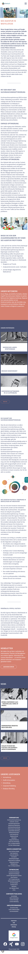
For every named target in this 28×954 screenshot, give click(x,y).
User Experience (14, 853)
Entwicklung (6, 783)
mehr (5, 311)
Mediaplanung (14, 864)
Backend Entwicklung (14, 873)
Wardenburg (22, 197)
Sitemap (14, 926)
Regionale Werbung (14, 839)
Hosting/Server (14, 884)
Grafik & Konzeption (9, 780)
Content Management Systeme (14, 875)
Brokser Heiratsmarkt (9, 371)
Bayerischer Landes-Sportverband (10, 348)
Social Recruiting (14, 907)
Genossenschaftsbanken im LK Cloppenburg (10, 392)
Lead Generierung (14, 834)
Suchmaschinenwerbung (14, 827)
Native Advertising (14, 898)
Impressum (14, 920)
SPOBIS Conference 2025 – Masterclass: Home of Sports (9, 703)
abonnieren (8, 667)
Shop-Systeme (14, 877)
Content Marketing (14, 901)
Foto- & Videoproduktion (14, 843)
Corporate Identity (14, 855)
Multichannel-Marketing (14, 825)
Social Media (14, 896)
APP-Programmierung (14, 879)
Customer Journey (14, 821)
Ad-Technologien (14, 882)
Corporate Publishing (9, 786)
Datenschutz (14, 924)
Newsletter (9, 657)
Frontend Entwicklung (14, 872)
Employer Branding (9, 788)
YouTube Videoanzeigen (14, 845)
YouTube (3, 56)
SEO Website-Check (14, 888)
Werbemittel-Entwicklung (14, 881)
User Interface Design (14, 851)
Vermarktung (7, 777)
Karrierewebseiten (14, 911)
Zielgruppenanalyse (14, 862)
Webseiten (14, 187)
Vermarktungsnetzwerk (14, 823)
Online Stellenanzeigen (14, 909)
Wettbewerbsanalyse (14, 832)
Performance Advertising (14, 829)
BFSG (14, 890)
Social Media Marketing (14, 830)
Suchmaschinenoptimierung (14, 820)
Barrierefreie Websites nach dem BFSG (9, 726)
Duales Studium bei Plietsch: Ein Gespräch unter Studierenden (9, 747)
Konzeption (18, 557)
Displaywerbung (14, 836)
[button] (3, 951)
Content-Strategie (14, 899)
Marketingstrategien (14, 858)
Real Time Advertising (14, 841)
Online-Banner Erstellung (14, 860)
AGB (14, 922)
